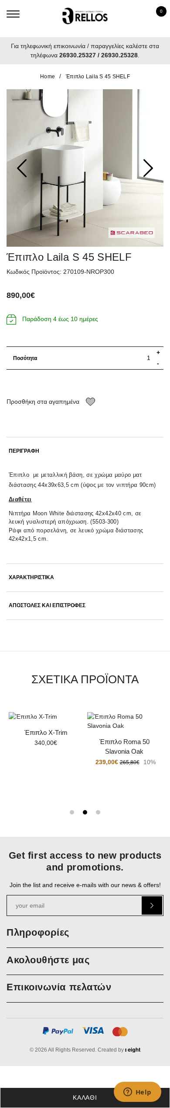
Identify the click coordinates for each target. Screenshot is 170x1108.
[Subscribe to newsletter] (152, 905)
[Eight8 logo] (132, 1051)
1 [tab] (72, 812)
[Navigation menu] (13, 14)
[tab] (85, 451)
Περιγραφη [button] (24, 451)
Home (47, 76)
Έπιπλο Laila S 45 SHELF (98, 76)
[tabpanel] (46, 732)
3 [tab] (98, 812)
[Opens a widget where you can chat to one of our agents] (137, 1093)
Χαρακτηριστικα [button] (31, 577)
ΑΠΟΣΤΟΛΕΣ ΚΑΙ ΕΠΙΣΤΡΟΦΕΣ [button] (47, 605)
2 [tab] (85, 812)
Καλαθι (85, 1097)
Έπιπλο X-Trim (46, 732)
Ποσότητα (25, 358)
